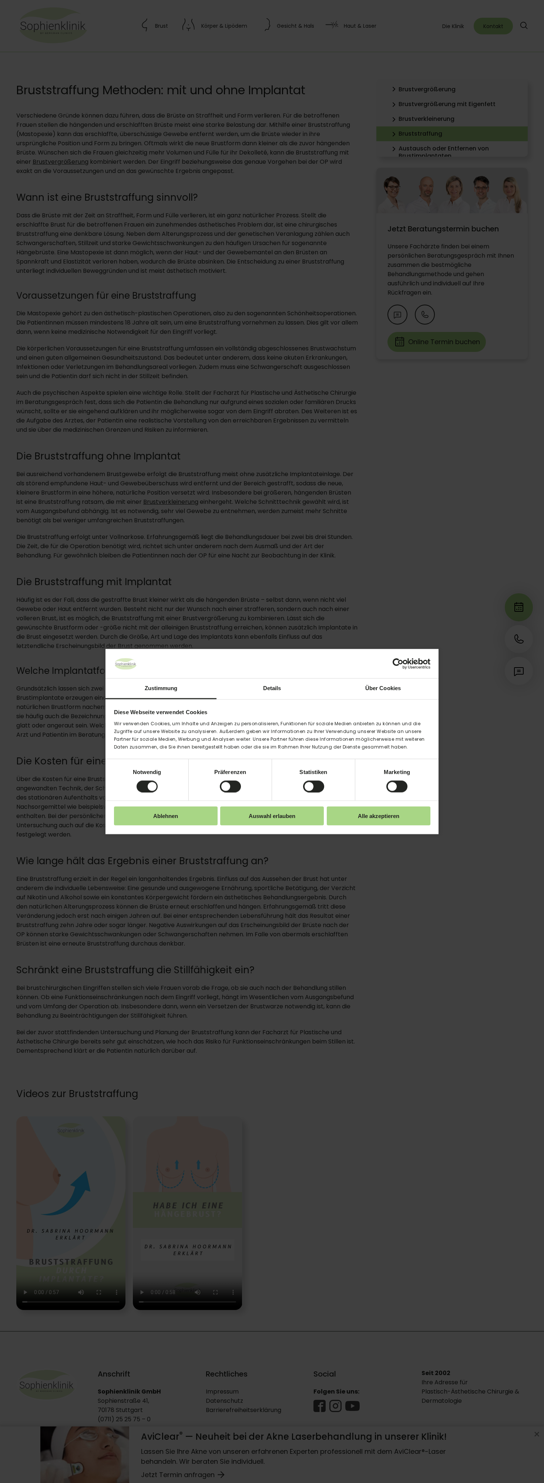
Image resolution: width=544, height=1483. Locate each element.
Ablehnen (165, 816)
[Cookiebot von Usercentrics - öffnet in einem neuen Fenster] (398, 663)
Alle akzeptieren (378, 816)
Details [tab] (272, 688)
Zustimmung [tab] (161, 688)
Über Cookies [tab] (383, 688)
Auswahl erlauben (272, 816)
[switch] (230, 786)
